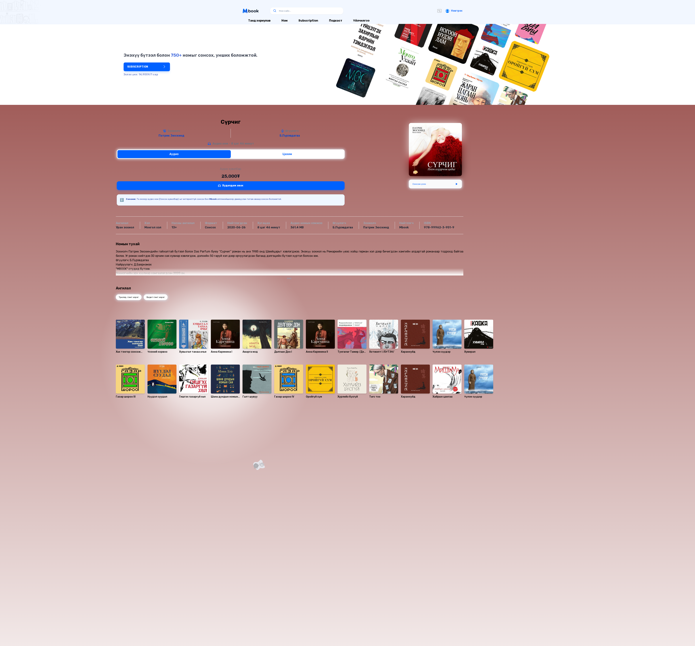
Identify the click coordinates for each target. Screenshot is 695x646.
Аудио (174, 154)
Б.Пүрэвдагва (290, 135)
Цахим (287, 154)
